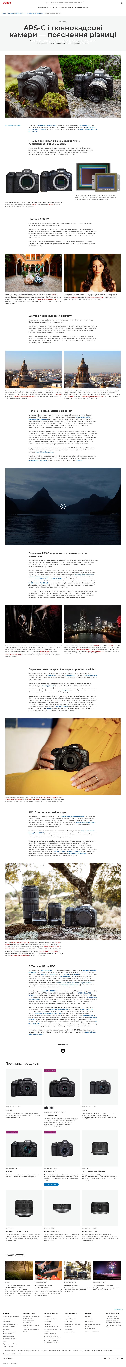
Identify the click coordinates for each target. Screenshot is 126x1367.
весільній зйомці (62, 706)
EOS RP (58, 394)
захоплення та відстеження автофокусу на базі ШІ (74, 983)
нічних (49, 708)
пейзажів (51, 675)
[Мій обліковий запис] (122, 3)
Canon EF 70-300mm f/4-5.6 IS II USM (48, 579)
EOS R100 (43, 129)
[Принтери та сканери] (74, 7)
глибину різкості (25, 296)
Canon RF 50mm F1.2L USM (13, 655)
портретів (65, 690)
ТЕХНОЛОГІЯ (63, 22)
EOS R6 (34, 204)
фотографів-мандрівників (85, 822)
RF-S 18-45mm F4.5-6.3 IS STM (95, 651)
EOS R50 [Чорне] (50, 1115)
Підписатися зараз (51, 1184)
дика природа (80, 575)
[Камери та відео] (49, 7)
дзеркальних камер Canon (46, 125)
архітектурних (70, 675)
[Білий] (51, 1107)
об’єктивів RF (65, 976)
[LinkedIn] (113, 1358)
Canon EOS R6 (73, 297)
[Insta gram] (109, 1358)
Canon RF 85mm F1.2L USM (95, 297)
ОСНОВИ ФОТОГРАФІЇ (41, 1282)
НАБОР (7, 1282)
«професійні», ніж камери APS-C (72, 816)
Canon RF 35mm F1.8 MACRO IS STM (48, 1013)
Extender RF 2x (10, 948)
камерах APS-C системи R (37, 460)
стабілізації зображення (70, 985)
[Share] (63, 1051)
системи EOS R (84, 125)
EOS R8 (80, 129)
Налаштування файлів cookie (12, 1354)
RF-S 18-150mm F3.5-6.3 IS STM (19, 955)
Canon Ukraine (7, 1358)
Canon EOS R (45, 653)
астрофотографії (91, 675)
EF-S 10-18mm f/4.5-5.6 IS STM (47, 299)
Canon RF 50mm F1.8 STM (77, 853)
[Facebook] (105, 1358)
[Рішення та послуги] (88, 7)
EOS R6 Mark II (89, 129)
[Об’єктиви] (57, 7)
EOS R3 (34, 131)
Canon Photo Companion (44, 452)
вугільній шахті (45, 651)
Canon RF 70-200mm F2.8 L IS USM (24, 396)
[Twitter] (117, 1358)
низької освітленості (83, 649)
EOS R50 (35, 129)
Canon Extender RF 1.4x (51, 946)
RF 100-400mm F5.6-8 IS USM (38, 583)
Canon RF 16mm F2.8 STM (59, 1009)
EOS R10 (54, 294)
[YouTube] (122, 1358)
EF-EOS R (79, 460)
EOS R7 (89, 127)
